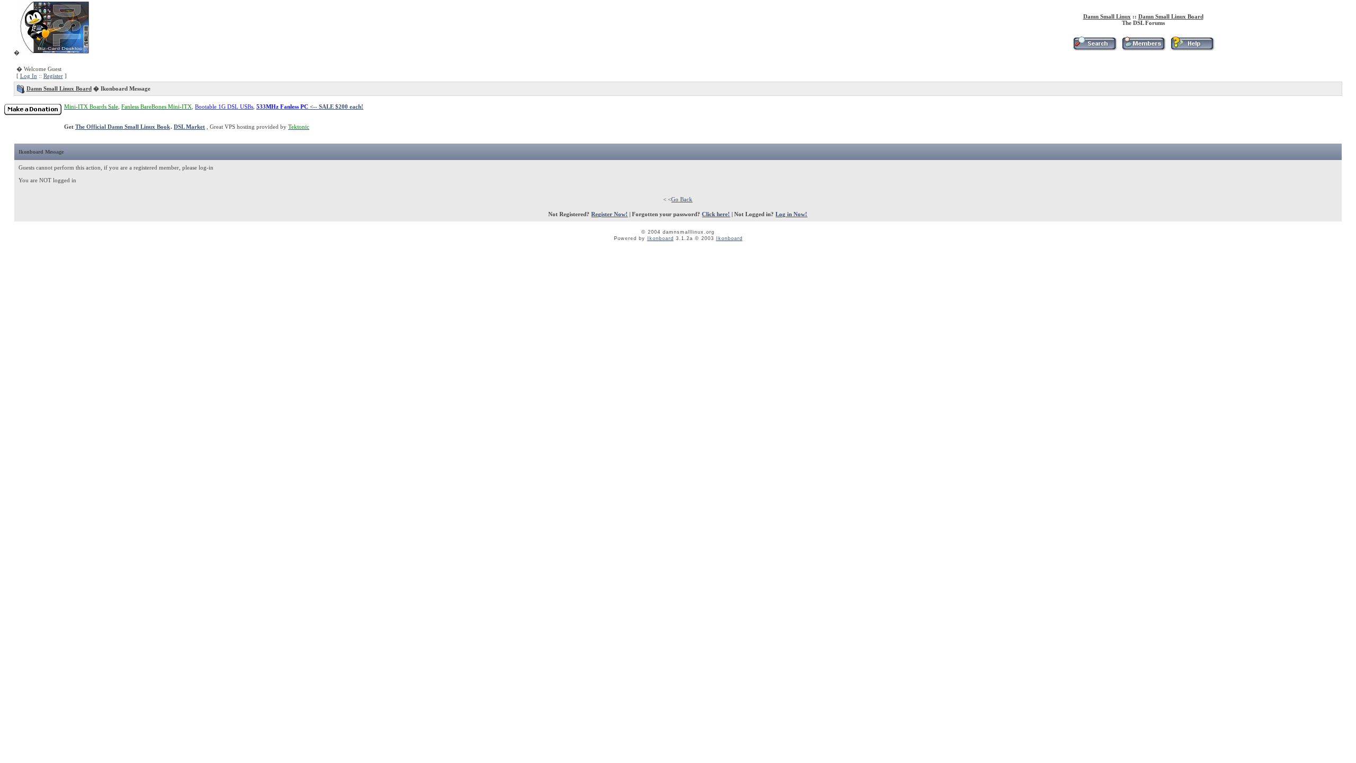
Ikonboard (660, 238)
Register (53, 76)
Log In (28, 76)
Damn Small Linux (1107, 16)
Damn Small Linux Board (1170, 16)
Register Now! (609, 214)
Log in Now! (791, 214)
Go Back (681, 199)
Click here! (716, 214)
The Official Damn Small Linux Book (122, 126)
